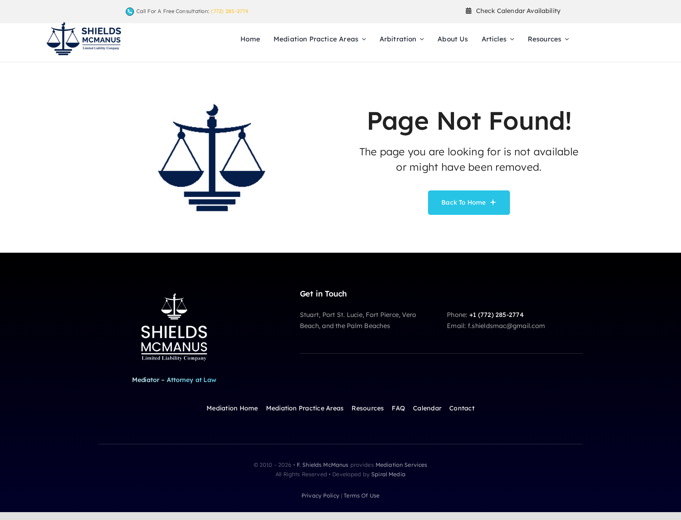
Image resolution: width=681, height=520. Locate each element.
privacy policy (320, 495)
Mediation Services (402, 464)
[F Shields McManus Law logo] (83, 25)
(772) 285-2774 (229, 11)
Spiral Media (388, 474)
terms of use (362, 495)
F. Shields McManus (323, 464)
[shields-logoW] (174, 292)
